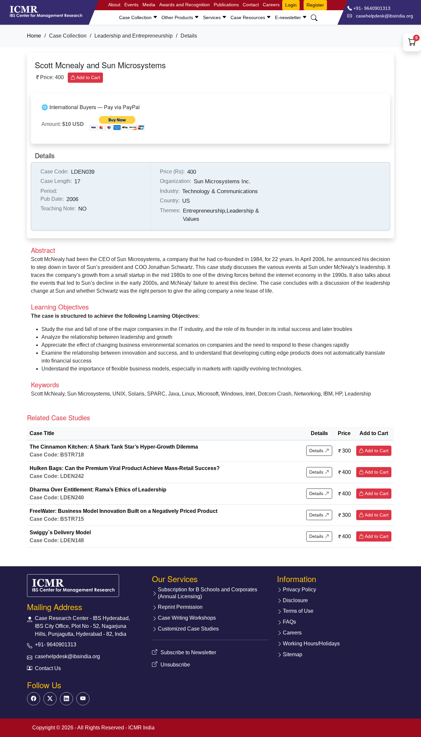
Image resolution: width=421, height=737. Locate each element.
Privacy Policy (299, 589)
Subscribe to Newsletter (188, 652)
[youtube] (82, 698)
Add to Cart (87, 77)
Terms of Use (298, 611)
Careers (271, 4)
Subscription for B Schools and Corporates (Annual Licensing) (207, 593)
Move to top (205, 719)
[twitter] (50, 698)
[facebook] (33, 698)
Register (315, 5)
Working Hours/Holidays (311, 643)
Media (148, 4)
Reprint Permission (180, 607)
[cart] (412, 43)
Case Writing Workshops (187, 618)
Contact (251, 4)
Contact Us (48, 668)
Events (131, 4)
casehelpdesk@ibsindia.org (67, 656)
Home (34, 36)
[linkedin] (66, 698)
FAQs (289, 622)
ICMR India (141, 727)
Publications (226, 4)
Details (317, 450)
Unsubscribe (175, 664)
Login (291, 5)
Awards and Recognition (184, 4)
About (114, 4)
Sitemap (292, 654)
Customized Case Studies (188, 629)
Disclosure (295, 600)
